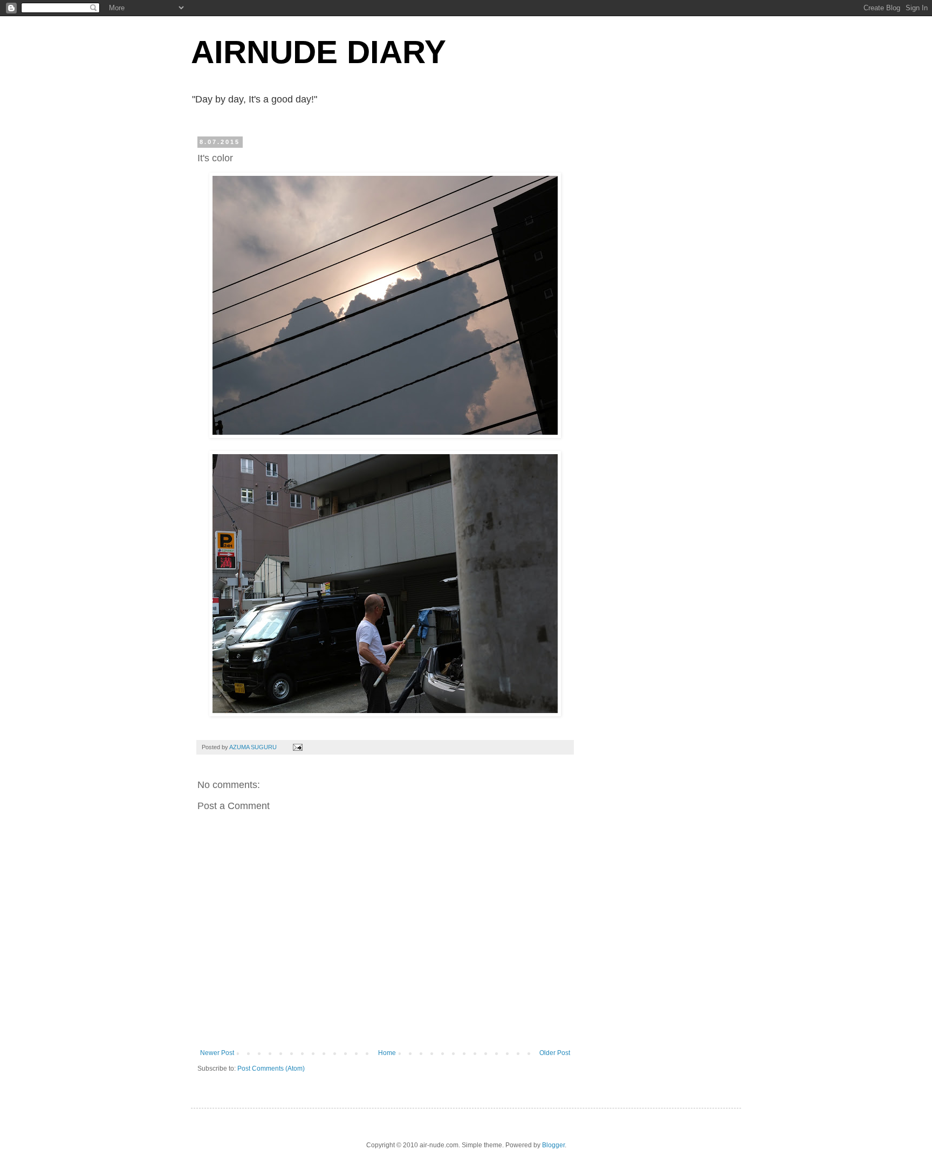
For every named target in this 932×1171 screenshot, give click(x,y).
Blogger (553, 1145)
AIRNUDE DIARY (318, 52)
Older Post (554, 1053)
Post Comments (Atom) (271, 1068)
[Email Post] (297, 747)
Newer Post (217, 1053)
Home (387, 1053)
